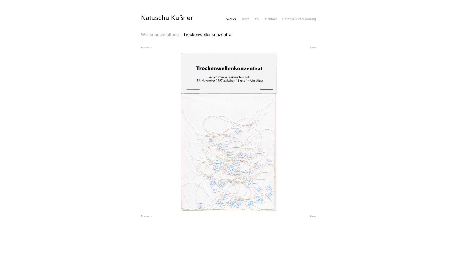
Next (313, 47)
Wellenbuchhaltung (160, 34)
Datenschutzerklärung (299, 19)
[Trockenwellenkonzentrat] (228, 132)
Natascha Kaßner (167, 17)
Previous (146, 47)
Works (231, 19)
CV (257, 19)
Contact (271, 19)
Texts (245, 19)
